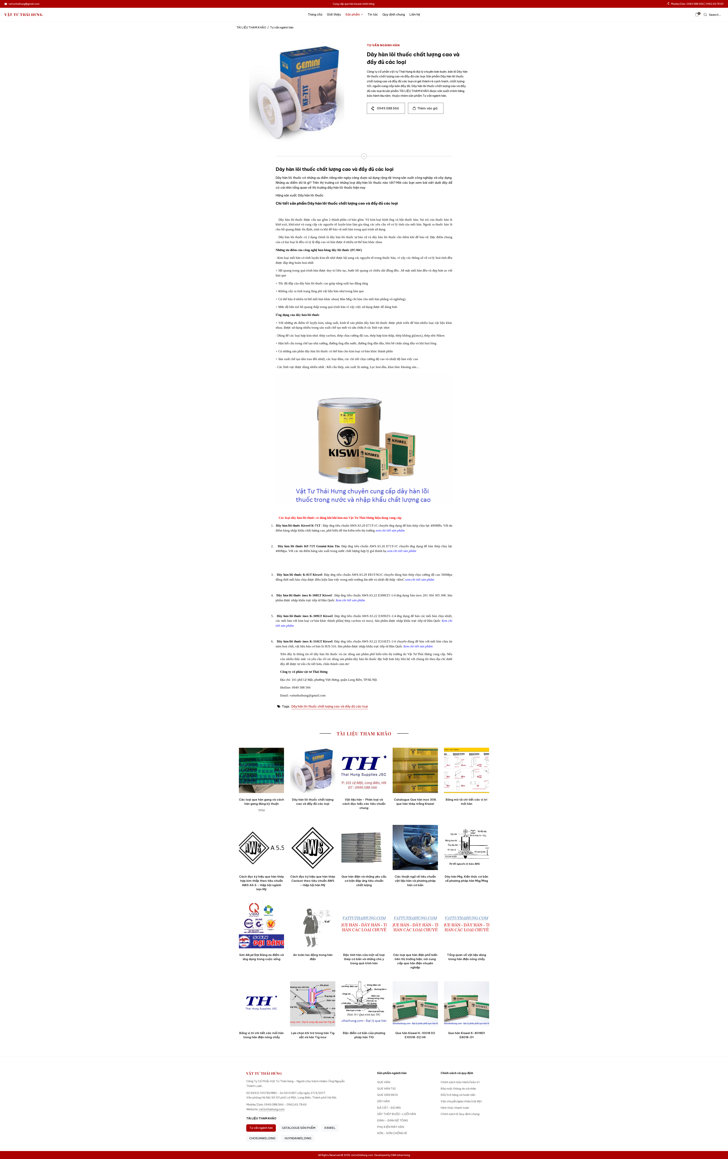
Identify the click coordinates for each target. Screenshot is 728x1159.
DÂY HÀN (383, 1101)
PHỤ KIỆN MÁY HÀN (390, 1127)
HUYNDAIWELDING (298, 1138)
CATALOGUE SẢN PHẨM (298, 1128)
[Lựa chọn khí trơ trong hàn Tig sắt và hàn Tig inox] (312, 1003)
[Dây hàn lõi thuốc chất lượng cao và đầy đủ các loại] (312, 770)
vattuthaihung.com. (362, 1155)
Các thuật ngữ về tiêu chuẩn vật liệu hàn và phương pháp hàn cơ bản (415, 881)
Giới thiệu (334, 14)
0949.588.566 (388, 108)
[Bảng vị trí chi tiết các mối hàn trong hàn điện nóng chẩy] (261, 1003)
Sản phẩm (352, 14)
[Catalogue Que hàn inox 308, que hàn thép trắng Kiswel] (415, 770)
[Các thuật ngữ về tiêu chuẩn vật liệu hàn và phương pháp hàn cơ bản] (415, 847)
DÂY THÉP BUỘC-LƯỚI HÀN (396, 1114)
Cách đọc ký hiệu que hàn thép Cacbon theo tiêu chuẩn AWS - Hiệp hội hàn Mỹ (312, 881)
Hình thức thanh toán (455, 1108)
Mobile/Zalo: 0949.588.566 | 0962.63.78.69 (697, 3)
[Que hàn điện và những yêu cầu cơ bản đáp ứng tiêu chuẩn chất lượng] (364, 847)
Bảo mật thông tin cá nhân (458, 1088)
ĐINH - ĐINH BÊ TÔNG (392, 1120)
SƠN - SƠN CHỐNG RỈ (392, 1133)
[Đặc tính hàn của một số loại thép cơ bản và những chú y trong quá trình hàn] (364, 925)
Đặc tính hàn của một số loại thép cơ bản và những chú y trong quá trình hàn (364, 959)
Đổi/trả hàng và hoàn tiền (458, 1095)
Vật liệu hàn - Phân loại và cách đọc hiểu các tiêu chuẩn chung (363, 804)
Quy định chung (393, 14)
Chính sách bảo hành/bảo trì (460, 1082)
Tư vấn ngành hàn (261, 1128)
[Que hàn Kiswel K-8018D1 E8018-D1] (466, 1003)
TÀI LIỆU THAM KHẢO (251, 27)
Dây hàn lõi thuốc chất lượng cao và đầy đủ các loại (329, 706)
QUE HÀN (383, 1082)
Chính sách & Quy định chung (460, 1114)
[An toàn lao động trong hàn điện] (312, 925)
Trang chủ (315, 14)
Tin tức (373, 14)
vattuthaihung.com (272, 1109)
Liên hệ (415, 14)
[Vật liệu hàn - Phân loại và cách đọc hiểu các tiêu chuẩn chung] (364, 770)
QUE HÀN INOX (387, 1095)
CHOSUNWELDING (262, 1138)
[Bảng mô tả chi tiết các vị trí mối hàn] (466, 770)
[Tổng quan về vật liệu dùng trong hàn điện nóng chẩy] (466, 925)
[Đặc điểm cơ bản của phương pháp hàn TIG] (364, 1003)
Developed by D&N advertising (392, 1155)
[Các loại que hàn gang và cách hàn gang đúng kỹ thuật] (261, 770)
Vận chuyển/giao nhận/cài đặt (461, 1101)
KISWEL (330, 1128)
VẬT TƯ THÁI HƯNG (24, 14)
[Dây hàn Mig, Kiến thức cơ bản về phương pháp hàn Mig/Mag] (466, 847)
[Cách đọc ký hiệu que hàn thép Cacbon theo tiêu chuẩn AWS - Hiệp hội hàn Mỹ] (312, 847)
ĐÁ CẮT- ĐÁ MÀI (389, 1108)
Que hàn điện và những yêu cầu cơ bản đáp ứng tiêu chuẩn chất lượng (363, 881)
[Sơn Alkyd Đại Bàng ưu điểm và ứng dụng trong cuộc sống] (261, 925)
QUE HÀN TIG (386, 1088)
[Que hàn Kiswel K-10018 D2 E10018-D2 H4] (415, 1003)
